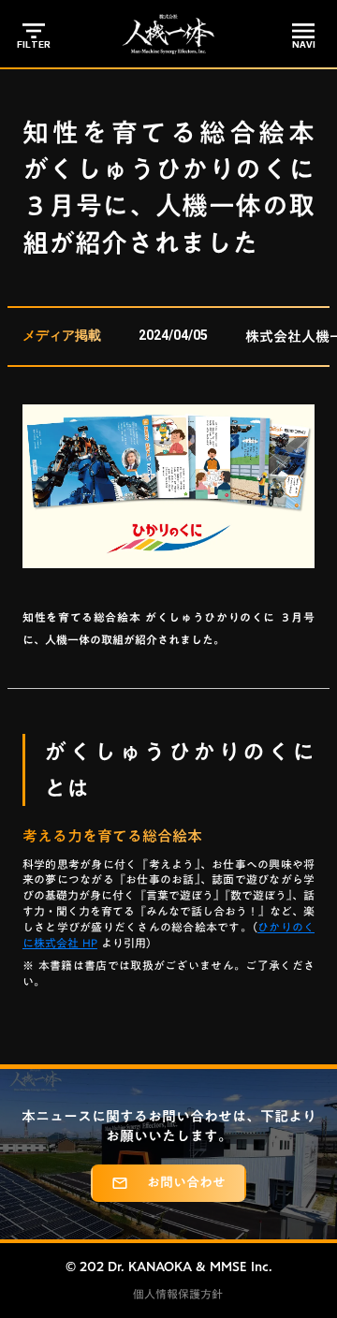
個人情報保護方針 (178, 1293)
